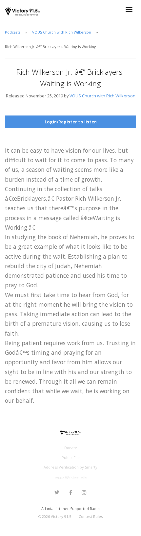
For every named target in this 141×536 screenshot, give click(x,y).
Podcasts (12, 32)
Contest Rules (91, 516)
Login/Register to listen (71, 122)
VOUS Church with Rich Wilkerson (61, 32)
